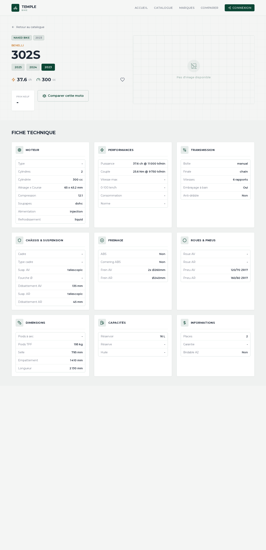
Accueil (141, 8)
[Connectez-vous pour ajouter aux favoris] (122, 79)
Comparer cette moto (66, 96)
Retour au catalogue (30, 27)
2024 (33, 67)
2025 (18, 67)
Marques (187, 8)
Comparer (209, 8)
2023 (48, 67)
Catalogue (163, 8)
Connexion (242, 8)
